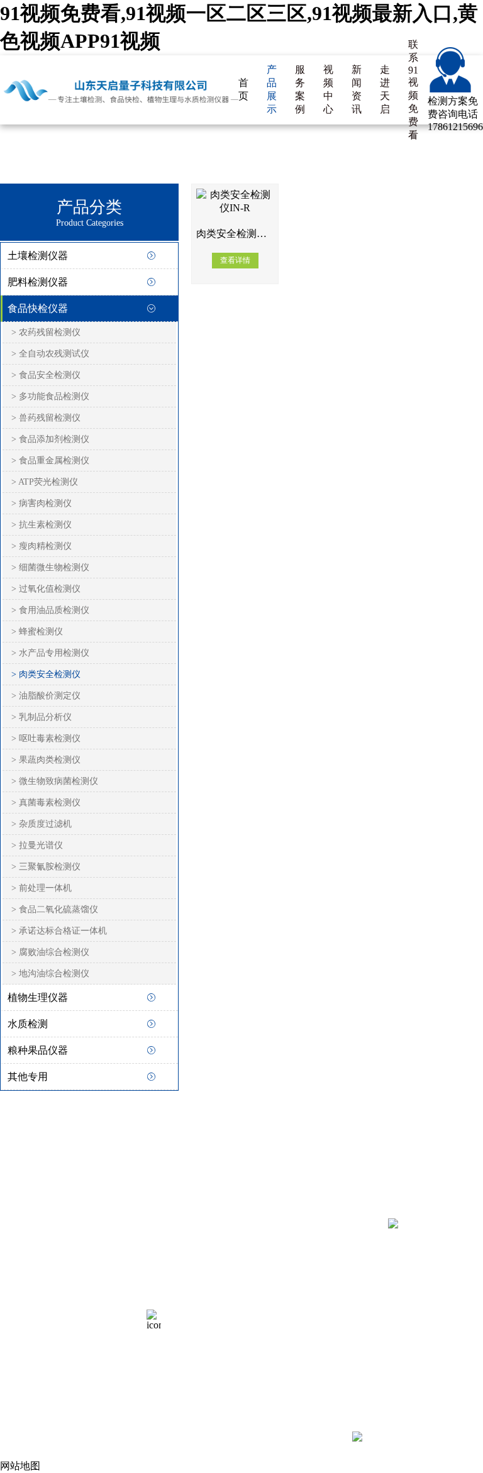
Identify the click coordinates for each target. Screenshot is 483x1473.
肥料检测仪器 (38, 282)
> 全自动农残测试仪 (50, 353)
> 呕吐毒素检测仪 (45, 738)
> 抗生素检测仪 (41, 524)
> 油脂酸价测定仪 (45, 695)
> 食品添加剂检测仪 (50, 439)
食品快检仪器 (38, 308)
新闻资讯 (357, 89)
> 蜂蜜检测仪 (37, 631)
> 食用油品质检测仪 (50, 610)
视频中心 (328, 89)
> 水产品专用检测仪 (50, 653)
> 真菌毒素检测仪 (45, 802)
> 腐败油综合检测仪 (50, 952)
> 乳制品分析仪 (41, 717)
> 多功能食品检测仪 (50, 396)
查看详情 (235, 260)
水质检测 (28, 1023)
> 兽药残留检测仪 (45, 417)
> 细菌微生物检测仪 (50, 567)
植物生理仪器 (38, 997)
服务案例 (300, 89)
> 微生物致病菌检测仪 (54, 781)
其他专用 (28, 1076)
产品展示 (272, 89)
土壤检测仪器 (38, 255)
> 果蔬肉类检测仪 (45, 759)
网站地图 (108, 1310)
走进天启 (385, 89)
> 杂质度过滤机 (41, 824)
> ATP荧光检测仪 (44, 482)
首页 (243, 89)
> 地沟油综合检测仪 (50, 973)
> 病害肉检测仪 (41, 503)
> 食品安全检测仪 (45, 375)
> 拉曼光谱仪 (37, 845)
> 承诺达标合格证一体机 (59, 930)
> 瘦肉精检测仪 (41, 546)
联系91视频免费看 (413, 89)
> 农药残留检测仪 (45, 332)
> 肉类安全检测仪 (45, 674)
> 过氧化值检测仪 (45, 588)
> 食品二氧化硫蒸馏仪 (54, 909)
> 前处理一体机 (41, 888)
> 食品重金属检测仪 (50, 460)
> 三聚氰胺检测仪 (45, 866)
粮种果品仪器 (38, 1050)
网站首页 (20, 1263)
